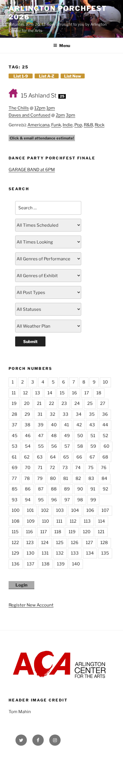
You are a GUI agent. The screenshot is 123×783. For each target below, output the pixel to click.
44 (105, 424)
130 (30, 553)
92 (105, 489)
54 (28, 446)
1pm (50, 108)
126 (74, 542)
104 (75, 510)
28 (14, 414)
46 (28, 435)
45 (14, 435)
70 (27, 467)
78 (27, 478)
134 (90, 553)
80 (53, 478)
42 (79, 424)
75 (91, 467)
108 (15, 521)
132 (60, 553)
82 (78, 478)
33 (65, 414)
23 (64, 403)
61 (14, 457)
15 (62, 392)
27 (102, 403)
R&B (88, 124)
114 (101, 521)
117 (43, 531)
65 (66, 457)
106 (90, 510)
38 (27, 424)
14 (49, 392)
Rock (99, 124)
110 (45, 521)
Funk (56, 124)
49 (67, 435)
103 (60, 510)
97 (67, 499)
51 (92, 435)
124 (45, 542)
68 (105, 457)
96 (54, 499)
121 (101, 531)
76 (103, 467)
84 (104, 478)
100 (15, 510)
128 (104, 542)
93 (14, 499)
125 (60, 542)
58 (80, 446)
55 (41, 446)
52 (105, 435)
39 (40, 424)
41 (66, 424)
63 (40, 457)
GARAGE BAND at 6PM (32, 169)
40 (54, 424)
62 (26, 457)
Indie (68, 124)
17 (86, 392)
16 (74, 392)
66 (79, 457)
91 (92, 489)
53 (14, 446)
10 (105, 382)
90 (80, 489)
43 (92, 424)
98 (80, 499)
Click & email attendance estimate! (42, 138)
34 (79, 414)
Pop (78, 124)
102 (45, 510)
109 (31, 521)
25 (90, 403)
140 (76, 564)
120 (86, 531)
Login (21, 585)
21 (39, 403)
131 (45, 553)
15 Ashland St (39, 95)
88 (54, 489)
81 (65, 478)
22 (51, 403)
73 (65, 467)
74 (78, 467)
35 (92, 414)
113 (87, 521)
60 (106, 446)
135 (105, 553)
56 (54, 446)
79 (40, 478)
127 (89, 542)
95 (41, 499)
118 (57, 531)
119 (72, 531)
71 (40, 467)
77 (14, 478)
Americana (38, 124)
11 (14, 392)
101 (30, 510)
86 (28, 489)
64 (53, 457)
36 (105, 414)
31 (39, 414)
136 (15, 564)
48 (54, 435)
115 (15, 531)
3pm (70, 115)
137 (30, 564)
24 (77, 403)
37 (14, 424)
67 (92, 457)
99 (93, 499)
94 (28, 499)
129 (15, 553)
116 (29, 531)
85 (14, 489)
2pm (60, 115)
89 (67, 489)
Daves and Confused (29, 115)
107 (105, 510)
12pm (39, 108)
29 (27, 414)
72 (52, 467)
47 (40, 435)
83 (91, 478)
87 (40, 489)
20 (26, 403)
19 (14, 403)
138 (45, 564)
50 (80, 435)
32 (52, 414)
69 (14, 467)
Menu (64, 45)
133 (75, 553)
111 (59, 521)
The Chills (19, 108)
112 (73, 521)
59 (93, 446)
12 (25, 392)
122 (15, 542)
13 (37, 392)
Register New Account (31, 605)
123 (30, 542)
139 (61, 564)
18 (98, 392)
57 (67, 446)
